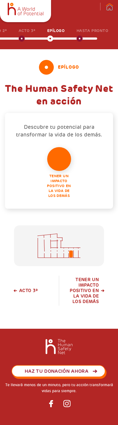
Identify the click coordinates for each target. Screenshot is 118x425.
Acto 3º (28, 290)
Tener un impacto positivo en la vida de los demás (59, 186)
